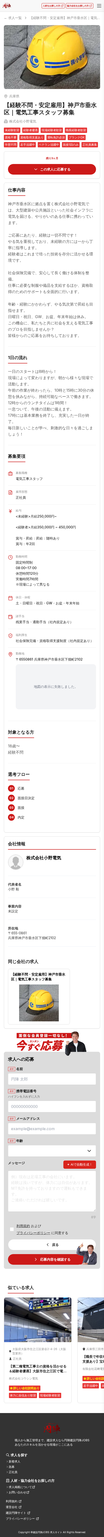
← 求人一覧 (13, 18)
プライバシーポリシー (33, 1233)
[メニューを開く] (99, 6)
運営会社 (11, 1507)
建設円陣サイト (16, 1513)
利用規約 (23, 1226)
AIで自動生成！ (79, 1164)
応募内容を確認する (55, 1259)
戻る (55, 1245)
